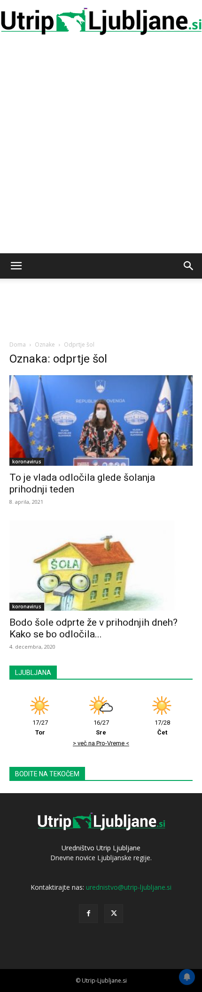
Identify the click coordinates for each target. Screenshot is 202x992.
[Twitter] (113, 913)
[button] (16, 266)
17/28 (162, 727)
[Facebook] (88, 913)
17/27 (40, 727)
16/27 (101, 727)
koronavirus (26, 461)
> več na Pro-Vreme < (101, 743)
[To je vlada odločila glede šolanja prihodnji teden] (101, 420)
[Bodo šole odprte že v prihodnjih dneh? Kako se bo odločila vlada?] (101, 566)
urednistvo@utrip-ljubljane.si (128, 887)
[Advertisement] (101, 148)
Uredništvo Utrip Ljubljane (101, 847)
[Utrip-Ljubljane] (101, 22)
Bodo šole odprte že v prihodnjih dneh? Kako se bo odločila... (93, 628)
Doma (17, 344)
